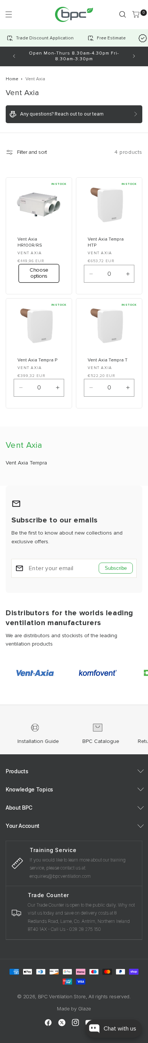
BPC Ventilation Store (62, 996)
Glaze (84, 1008)
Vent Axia (35, 79)
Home (12, 79)
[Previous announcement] (14, 56)
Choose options (39, 272)
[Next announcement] (134, 56)
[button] (8, 14)
